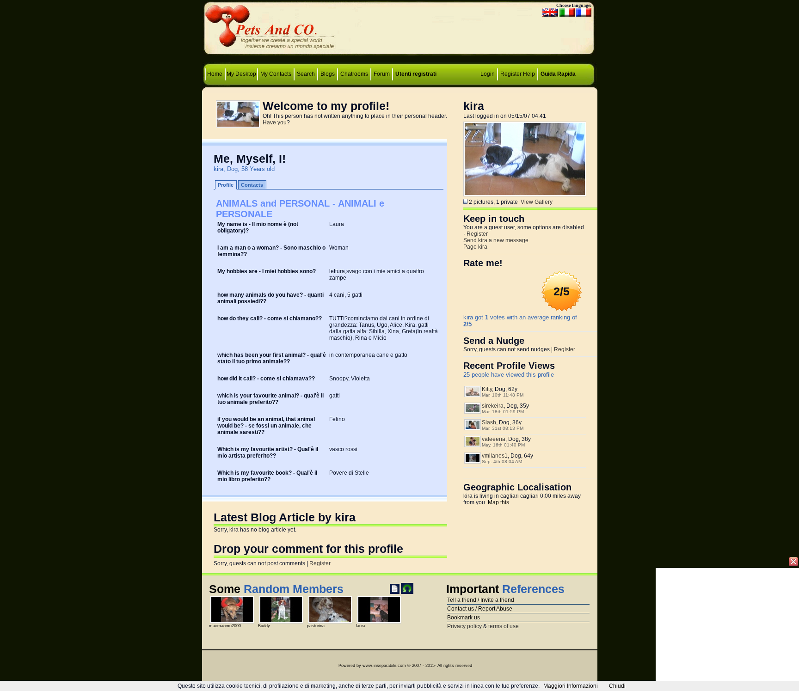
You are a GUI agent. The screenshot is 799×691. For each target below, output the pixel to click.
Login (487, 74)
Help (529, 74)
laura (360, 626)
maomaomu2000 (225, 626)
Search (306, 74)
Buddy (264, 626)
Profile (226, 185)
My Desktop (241, 74)
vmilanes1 (495, 456)
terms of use (503, 626)
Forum (382, 74)
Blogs (327, 74)
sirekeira (493, 406)
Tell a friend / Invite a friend (480, 600)
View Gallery (537, 202)
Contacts (252, 185)
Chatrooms (354, 74)
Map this (498, 502)
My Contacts (275, 74)
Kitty (487, 389)
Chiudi (617, 686)
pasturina (316, 626)
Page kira (475, 247)
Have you (275, 122)
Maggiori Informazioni (570, 686)
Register (511, 74)
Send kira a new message (496, 240)
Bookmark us (463, 617)
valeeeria (493, 439)
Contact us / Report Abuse (479, 608)
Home (215, 74)
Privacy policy (464, 626)
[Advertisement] (399, 30)
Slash (489, 422)
